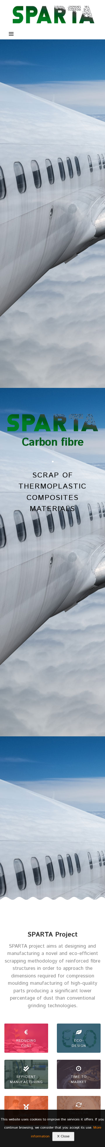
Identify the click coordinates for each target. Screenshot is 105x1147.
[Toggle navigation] (11, 34)
